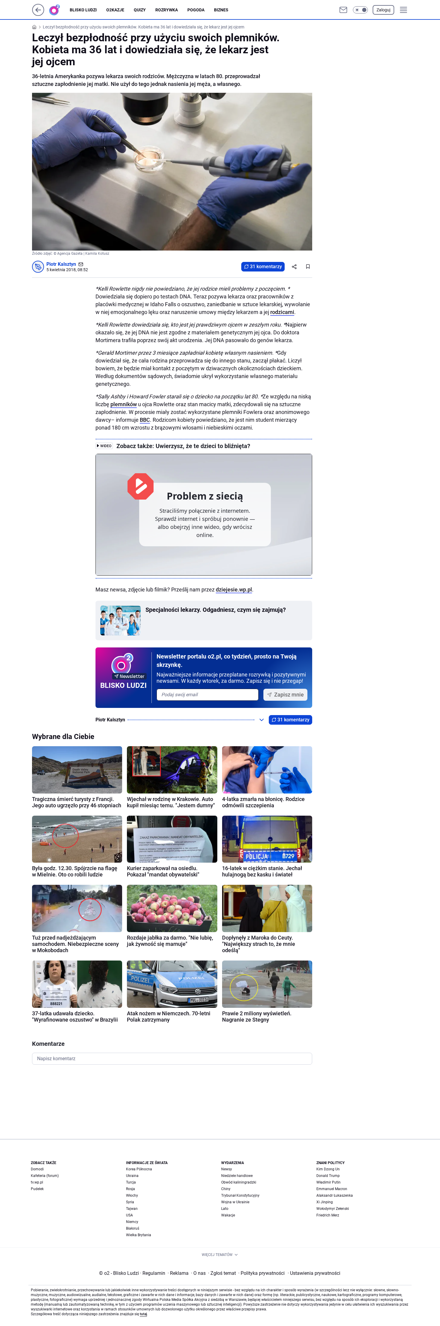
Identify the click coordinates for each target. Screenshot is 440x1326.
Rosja (130, 1189)
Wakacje (228, 1215)
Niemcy (132, 1222)
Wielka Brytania (138, 1235)
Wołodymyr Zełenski (332, 1209)
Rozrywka (166, 9)
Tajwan (132, 1209)
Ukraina (132, 1176)
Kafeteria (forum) (45, 1176)
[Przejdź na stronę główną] (38, 14)
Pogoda (195, 9)
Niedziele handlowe (237, 1176)
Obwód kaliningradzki (238, 1182)
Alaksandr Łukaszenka (334, 1195)
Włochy (132, 1195)
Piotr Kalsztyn (61, 264)
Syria (130, 1202)
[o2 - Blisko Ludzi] (59, 10)
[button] (360, 9)
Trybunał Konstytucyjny (240, 1195)
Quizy (140, 9)
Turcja (131, 1182)
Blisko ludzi (83, 9)
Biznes (221, 9)
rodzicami (282, 312)
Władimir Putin (328, 1182)
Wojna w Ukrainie (235, 1202)
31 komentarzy (266, 266)
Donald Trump (328, 1176)
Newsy (226, 1169)
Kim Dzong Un (328, 1169)
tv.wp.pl (37, 1182)
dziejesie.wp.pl (234, 589)
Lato (224, 1209)
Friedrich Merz (327, 1215)
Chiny (225, 1189)
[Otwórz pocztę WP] (343, 10)
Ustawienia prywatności (314, 1273)
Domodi (37, 1169)
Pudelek (37, 1189)
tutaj (143, 1314)
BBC (145, 420)
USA (129, 1215)
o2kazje (115, 9)
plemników (123, 404)
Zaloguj (383, 9)
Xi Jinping (324, 1202)
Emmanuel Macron (331, 1189)
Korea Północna (139, 1169)
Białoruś (132, 1228)
